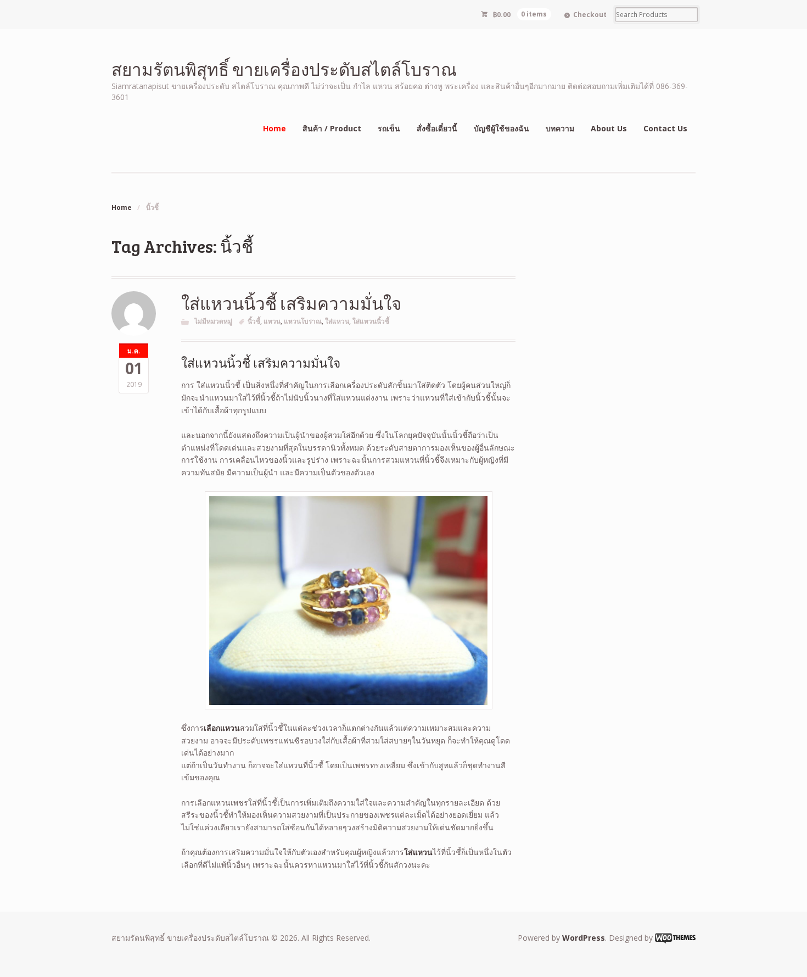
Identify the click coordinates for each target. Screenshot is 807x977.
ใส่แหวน (337, 321)
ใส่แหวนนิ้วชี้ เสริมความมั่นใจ (291, 303)
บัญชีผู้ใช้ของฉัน (501, 128)
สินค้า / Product (331, 128)
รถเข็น (389, 128)
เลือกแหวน (222, 728)
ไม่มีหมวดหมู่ (213, 321)
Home (274, 128)
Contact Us (665, 128)
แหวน (272, 321)
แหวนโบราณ (303, 321)
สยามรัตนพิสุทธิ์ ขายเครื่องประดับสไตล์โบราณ (284, 69)
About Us (609, 128)
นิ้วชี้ (254, 321)
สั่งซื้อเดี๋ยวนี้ (437, 128)
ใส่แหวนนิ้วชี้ (370, 321)
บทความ (560, 128)
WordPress (583, 937)
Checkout (590, 14)
